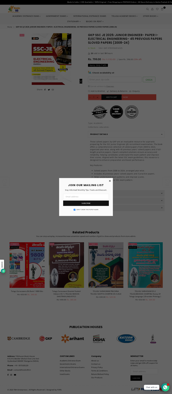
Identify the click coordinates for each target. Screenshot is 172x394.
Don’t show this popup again (87, 209)
